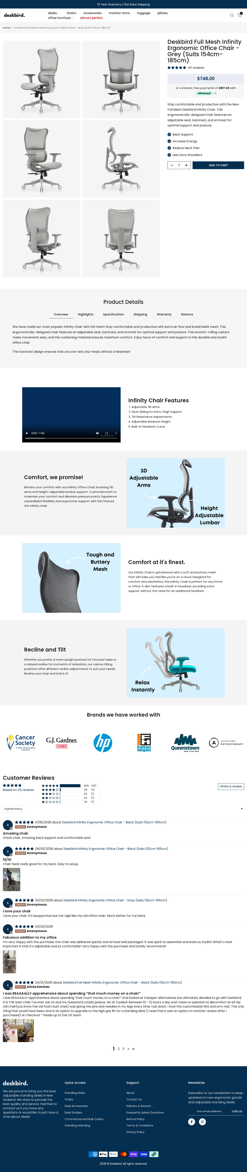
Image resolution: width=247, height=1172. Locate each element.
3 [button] (123, 1049)
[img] (24, 822)
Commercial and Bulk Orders (84, 1119)
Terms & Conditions (139, 1125)
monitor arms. (119, 13)
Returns (187, 314)
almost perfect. (91, 18)
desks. (53, 13)
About (130, 1093)
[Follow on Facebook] (191, 1121)
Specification (113, 314)
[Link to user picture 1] (11, 879)
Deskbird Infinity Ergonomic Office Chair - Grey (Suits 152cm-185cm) (115, 900)
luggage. (144, 13)
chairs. (72, 13)
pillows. (162, 13)
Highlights (85, 314)
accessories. (92, 13)
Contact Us (134, 1099)
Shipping (140, 314)
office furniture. (59, 18)
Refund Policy (135, 1119)
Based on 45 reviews (18, 790)
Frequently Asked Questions (145, 1112)
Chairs (69, 1099)
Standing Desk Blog (77, 1125)
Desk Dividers (73, 1112)
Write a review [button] (231, 786)
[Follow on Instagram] (202, 1121)
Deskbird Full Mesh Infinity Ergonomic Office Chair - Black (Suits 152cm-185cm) (122, 982)
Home (7, 28)
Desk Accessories (76, 1106)
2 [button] (118, 1049)
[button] (177, 67)
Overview (61, 314)
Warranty (164, 314)
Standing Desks (75, 1093)
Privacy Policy (135, 1132)
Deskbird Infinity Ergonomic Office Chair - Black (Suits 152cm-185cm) (114, 822)
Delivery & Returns (138, 1106)
